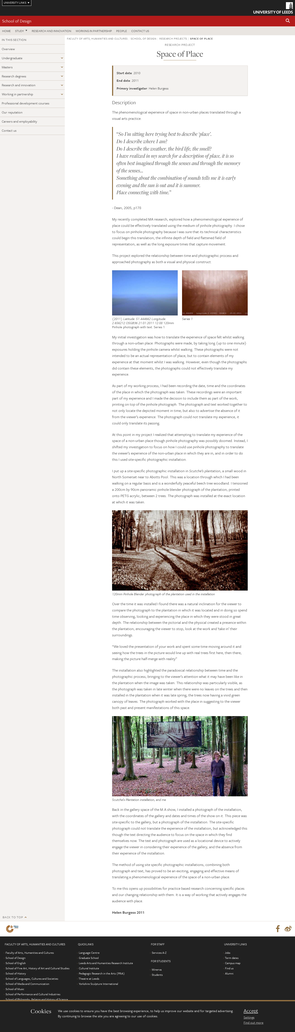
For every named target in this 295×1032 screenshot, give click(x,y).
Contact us (140, 31)
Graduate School (89, 958)
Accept (251, 1010)
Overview (8, 48)
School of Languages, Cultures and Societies (32, 978)
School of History (16, 973)
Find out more (253, 1022)
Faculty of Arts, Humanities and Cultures (97, 38)
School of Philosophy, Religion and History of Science (37, 999)
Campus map (232, 963)
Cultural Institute (89, 968)
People (121, 31)
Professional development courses (25, 103)
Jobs (227, 952)
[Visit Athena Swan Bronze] (13, 928)
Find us (229, 968)
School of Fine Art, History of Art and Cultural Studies (37, 968)
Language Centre (89, 952)
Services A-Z (159, 952)
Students (157, 975)
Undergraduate (12, 58)
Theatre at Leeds (89, 978)
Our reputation (12, 112)
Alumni (229, 973)
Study (19, 31)
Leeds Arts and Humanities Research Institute (106, 963)
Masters (7, 67)
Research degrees (14, 76)
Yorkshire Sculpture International (98, 984)
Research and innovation (51, 31)
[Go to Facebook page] (277, 928)
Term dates (231, 958)
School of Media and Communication (27, 984)
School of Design (16, 21)
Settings (249, 1017)
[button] (288, 21)
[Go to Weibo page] (288, 928)
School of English (16, 963)
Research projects (173, 38)
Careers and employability (19, 121)
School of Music (15, 989)
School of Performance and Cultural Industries (33, 994)
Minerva (157, 969)
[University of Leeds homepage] (273, 8)
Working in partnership (94, 31)
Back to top (13, 917)
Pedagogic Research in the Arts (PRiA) (102, 973)
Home (6, 31)
